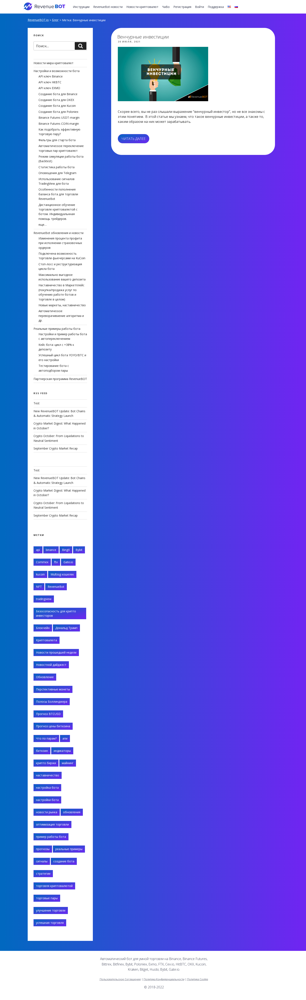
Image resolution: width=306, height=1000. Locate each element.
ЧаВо (166, 7)
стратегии (43, 873)
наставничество (47, 775)
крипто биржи (46, 763)
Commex (42, 562)
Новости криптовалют (142, 7)
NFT (39, 587)
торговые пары (47, 898)
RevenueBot (56, 587)
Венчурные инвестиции (143, 37)
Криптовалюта (46, 640)
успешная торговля (50, 923)
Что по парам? (46, 738)
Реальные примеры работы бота (57, 329)
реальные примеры (68, 849)
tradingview (43, 599)
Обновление (45, 677)
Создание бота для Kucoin (57, 106)
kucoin (40, 574)
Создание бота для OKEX (56, 100)
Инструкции (81, 7)
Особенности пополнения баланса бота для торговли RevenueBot (58, 194)
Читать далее (135, 139)
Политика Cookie (197, 979)
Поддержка (216, 7)
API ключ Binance (51, 76)
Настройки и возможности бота (57, 71)
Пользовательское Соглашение (120, 979)
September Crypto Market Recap (56, 448)
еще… (43, 225)
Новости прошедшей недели (56, 652)
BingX (66, 550)
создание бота (63, 861)
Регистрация (182, 7)
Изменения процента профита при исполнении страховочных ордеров (60, 243)
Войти (199, 7)
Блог (55, 20)
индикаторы (62, 751)
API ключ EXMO (49, 88)
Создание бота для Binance (58, 94)
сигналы (41, 861)
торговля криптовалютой (54, 886)
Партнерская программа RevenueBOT (60, 379)
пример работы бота (51, 837)
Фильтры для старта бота (57, 140)
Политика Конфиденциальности (164, 979)
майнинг (67, 763)
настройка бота (47, 788)
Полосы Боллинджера (51, 702)
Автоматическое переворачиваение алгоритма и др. (61, 315)
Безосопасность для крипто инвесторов (56, 613)
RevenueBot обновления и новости (58, 233)
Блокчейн (43, 628)
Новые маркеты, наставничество (62, 305)
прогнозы (43, 849)
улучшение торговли (50, 910)
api (38, 550)
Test (37, 403)
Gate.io (68, 562)
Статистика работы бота (57, 167)
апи (64, 738)
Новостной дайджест (51, 665)
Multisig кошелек (62, 574)
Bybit (79, 550)
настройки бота (47, 800)
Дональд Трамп (66, 628)
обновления (71, 812)
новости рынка (46, 812)
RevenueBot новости (108, 7)
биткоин (42, 751)
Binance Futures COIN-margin (59, 124)
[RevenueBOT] (238, 960)
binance (51, 550)
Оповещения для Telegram (57, 173)
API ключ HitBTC (50, 82)
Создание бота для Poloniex (58, 112)
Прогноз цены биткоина (53, 726)
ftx (56, 562)
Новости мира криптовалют (53, 63)
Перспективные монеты (53, 689)
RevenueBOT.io (38, 20)
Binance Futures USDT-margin (59, 118)
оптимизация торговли (52, 824)
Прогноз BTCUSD (48, 714)
